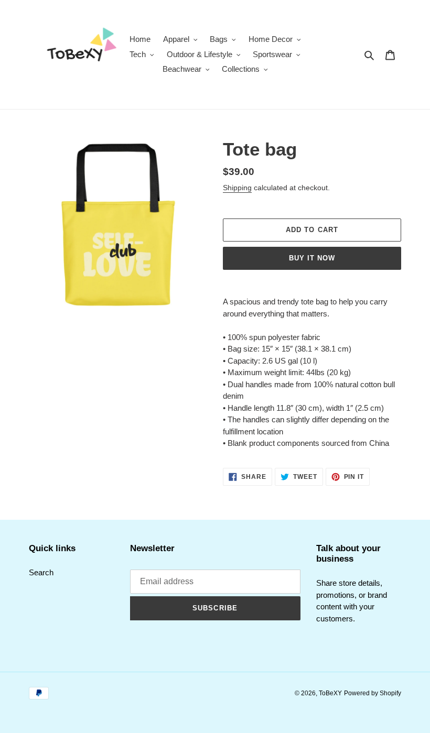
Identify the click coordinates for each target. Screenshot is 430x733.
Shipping (237, 187)
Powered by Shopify (372, 693)
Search (41, 572)
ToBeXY (330, 693)
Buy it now (312, 258)
